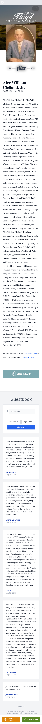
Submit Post (21, 427)
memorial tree (31, 353)
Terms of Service (27, 714)
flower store (29, 357)
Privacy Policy (14, 714)
